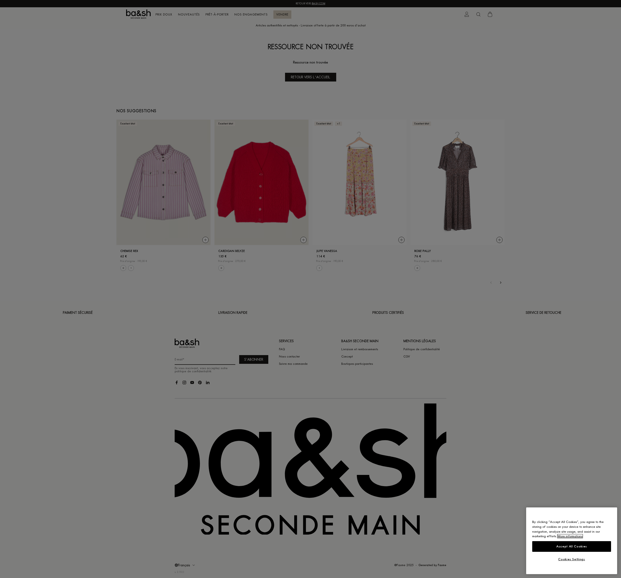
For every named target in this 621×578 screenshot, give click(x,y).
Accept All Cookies (571, 546)
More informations (570, 536)
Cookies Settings (571, 559)
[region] (571, 540)
